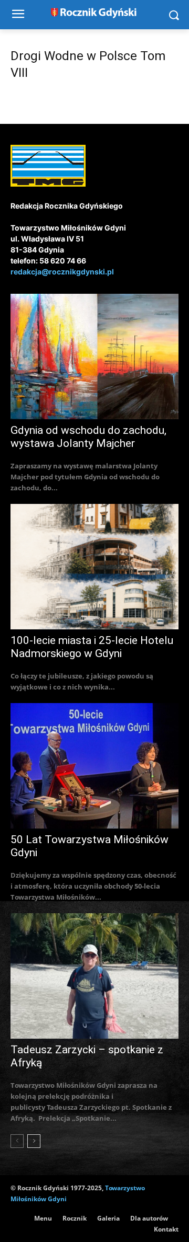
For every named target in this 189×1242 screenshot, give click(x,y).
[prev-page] (17, 1141)
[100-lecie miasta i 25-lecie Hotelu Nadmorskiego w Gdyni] (94, 566)
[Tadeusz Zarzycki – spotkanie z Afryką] (94, 976)
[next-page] (33, 1141)
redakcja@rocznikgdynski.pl (62, 271)
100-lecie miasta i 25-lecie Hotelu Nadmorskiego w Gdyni (91, 647)
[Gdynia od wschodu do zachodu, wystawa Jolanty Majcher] (94, 356)
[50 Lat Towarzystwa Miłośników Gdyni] (94, 766)
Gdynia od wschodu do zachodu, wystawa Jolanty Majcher (88, 437)
